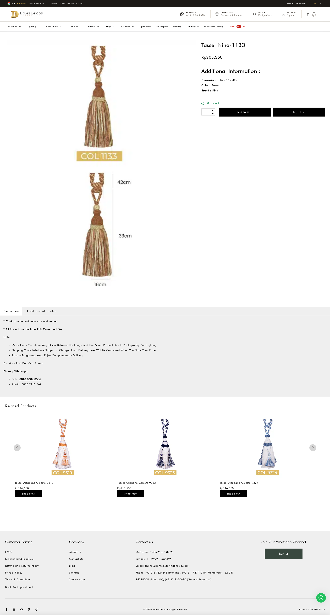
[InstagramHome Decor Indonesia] (15, 609)
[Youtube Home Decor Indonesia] (22, 609)
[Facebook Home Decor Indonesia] (7, 609)
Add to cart (244, 112)
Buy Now (298, 112)
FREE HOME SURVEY (297, 3)
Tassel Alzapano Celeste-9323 (34, 482)
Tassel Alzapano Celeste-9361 (239, 482)
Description (11, 311)
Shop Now (28, 493)
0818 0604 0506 (30, 379)
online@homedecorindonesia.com (167, 565)
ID (321, 3)
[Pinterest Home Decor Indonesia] (30, 609)
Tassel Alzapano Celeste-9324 (136, 482)
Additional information (42, 311)
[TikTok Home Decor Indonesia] (37, 609)
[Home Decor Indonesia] (27, 14)
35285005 (142, 579)
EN (315, 3)
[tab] (11, 311)
